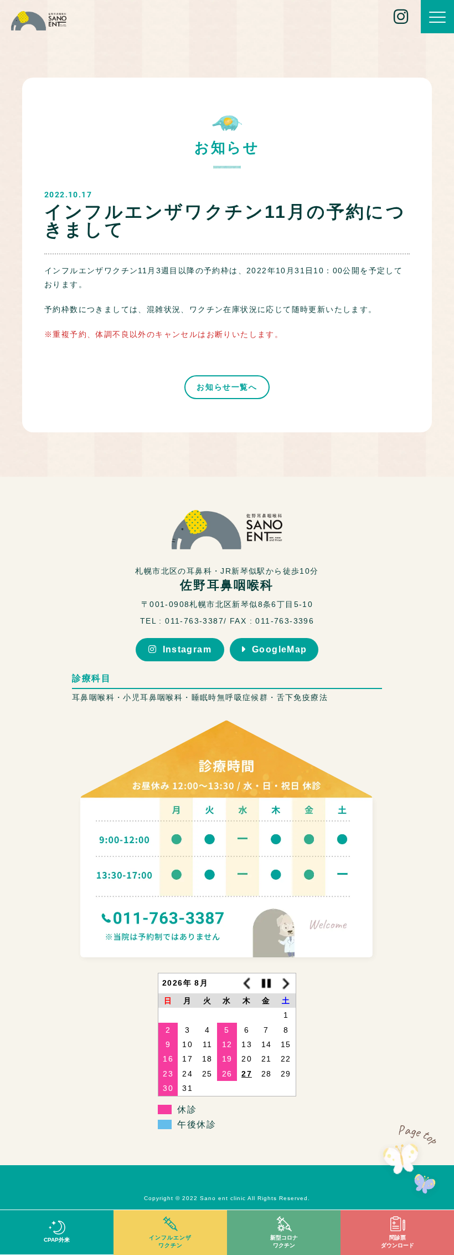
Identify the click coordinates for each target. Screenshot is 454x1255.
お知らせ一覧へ (227, 386)
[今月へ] (266, 983)
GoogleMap (279, 649)
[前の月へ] (247, 983)
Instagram (187, 649)
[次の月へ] (286, 983)
